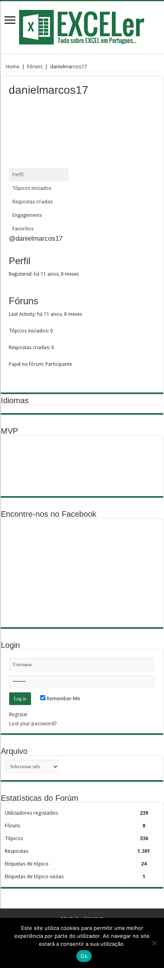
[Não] (154, 943)
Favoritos (22, 229)
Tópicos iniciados (31, 188)
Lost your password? (33, 723)
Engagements (27, 215)
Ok (84, 956)
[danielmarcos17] (38, 134)
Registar (18, 714)
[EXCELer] (82, 25)
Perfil (17, 175)
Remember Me (62, 698)
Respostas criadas (32, 202)
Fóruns (35, 67)
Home (12, 67)
